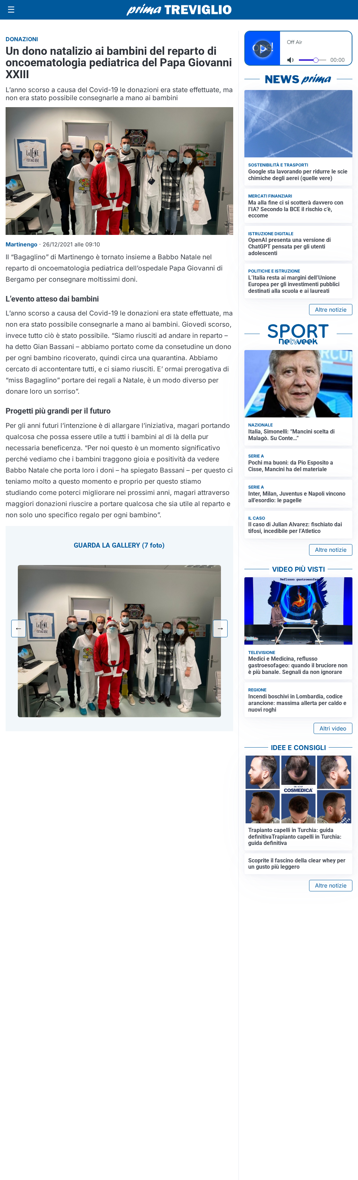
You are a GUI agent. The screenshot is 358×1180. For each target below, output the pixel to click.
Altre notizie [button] (330, 309)
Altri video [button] (333, 728)
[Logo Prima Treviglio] (179, 10)
